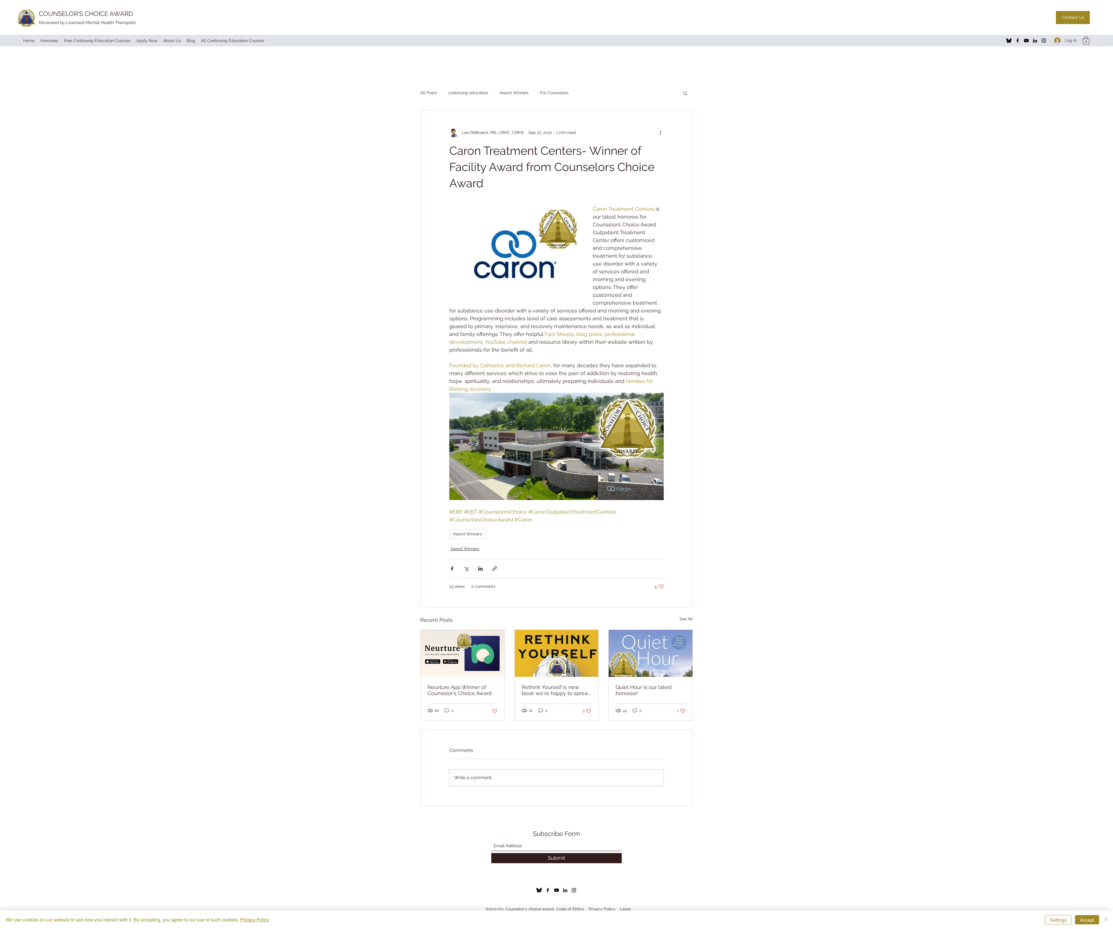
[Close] (1106, 919)
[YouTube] (1026, 40)
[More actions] (660, 132)
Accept (1087, 920)
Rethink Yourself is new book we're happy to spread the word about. (556, 690)
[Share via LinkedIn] (480, 568)
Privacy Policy (602, 909)
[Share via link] (494, 568)
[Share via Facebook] (452, 568)
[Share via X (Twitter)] (466, 568)
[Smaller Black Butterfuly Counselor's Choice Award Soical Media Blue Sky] (1009, 40)
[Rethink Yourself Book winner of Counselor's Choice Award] (557, 653)
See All (686, 619)
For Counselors (554, 92)
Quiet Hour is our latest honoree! (644, 690)
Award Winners (514, 92)
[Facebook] (1018, 40)
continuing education (468, 92)
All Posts (428, 92)
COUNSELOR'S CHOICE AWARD (86, 13)
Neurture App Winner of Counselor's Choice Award (460, 690)
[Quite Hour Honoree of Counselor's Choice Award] (650, 653)
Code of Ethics (570, 909)
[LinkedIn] (1035, 40)
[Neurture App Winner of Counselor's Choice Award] (462, 653)
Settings (1058, 920)
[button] (1086, 40)
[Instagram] (1044, 40)
